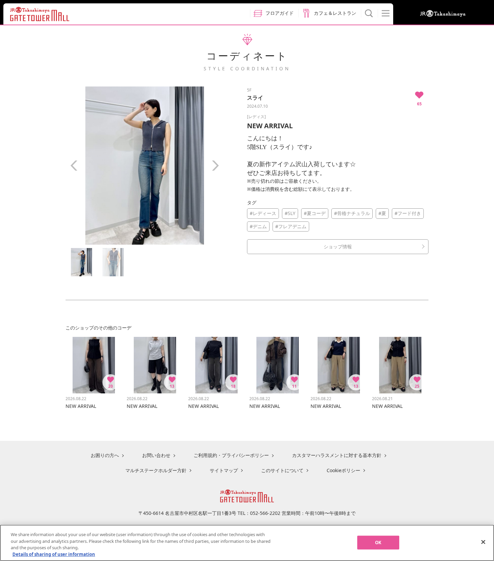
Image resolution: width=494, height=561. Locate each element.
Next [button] (215, 165)
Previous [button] (74, 165)
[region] (247, 543)
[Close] (483, 541)
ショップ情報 (338, 246)
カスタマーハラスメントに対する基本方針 (336, 455)
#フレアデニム (290, 226)
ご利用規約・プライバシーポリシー (231, 455)
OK (378, 542)
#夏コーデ (315, 213)
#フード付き (408, 213)
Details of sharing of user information (53, 554)
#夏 (382, 213)
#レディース (263, 213)
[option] (144, 165)
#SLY (290, 213)
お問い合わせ (156, 455)
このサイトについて (282, 470)
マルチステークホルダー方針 (156, 470)
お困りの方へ (105, 455)
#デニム (258, 226)
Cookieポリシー (343, 470)
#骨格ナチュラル (352, 213)
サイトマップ (224, 470)
